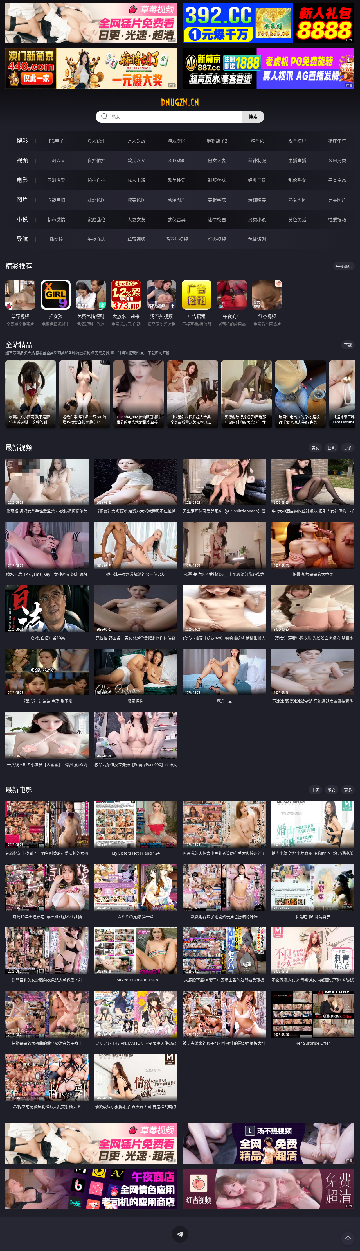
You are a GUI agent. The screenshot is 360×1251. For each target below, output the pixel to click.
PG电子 (56, 141)
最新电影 (18, 789)
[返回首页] (348, 1238)
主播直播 (297, 160)
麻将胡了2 (217, 141)
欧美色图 (136, 200)
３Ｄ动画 (177, 160)
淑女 (332, 789)
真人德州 (96, 141)
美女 (315, 447)
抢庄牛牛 (337, 141)
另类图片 (337, 200)
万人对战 (136, 141)
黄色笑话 (297, 219)
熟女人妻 (217, 160)
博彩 (22, 140)
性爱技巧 (337, 219)
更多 (348, 447)
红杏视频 (217, 239)
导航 (22, 239)
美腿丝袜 (217, 200)
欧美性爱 (177, 180)
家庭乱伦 (96, 219)
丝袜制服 (257, 160)
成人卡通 (136, 180)
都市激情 (56, 219)
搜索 (253, 117)
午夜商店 (96, 239)
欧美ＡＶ (136, 160)
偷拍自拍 (96, 180)
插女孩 (56, 239)
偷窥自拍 (56, 200)
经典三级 (257, 180)
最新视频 (18, 447)
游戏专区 (177, 141)
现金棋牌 (297, 141)
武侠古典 (177, 219)
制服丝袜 (217, 180)
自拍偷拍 (96, 160)
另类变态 (337, 180)
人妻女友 (136, 219)
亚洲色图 (96, 200)
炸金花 (257, 141)
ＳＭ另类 (337, 160)
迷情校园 (217, 219)
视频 (22, 160)
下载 (348, 344)
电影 (22, 180)
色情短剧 (257, 239)
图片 (22, 200)
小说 (22, 219)
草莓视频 (136, 239)
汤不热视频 (176, 239)
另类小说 (257, 219)
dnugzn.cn (180, 102)
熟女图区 (297, 200)
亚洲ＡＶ (56, 160)
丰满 (315, 789)
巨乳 (332, 447)
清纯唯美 (257, 200)
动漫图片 (177, 200)
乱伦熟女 (297, 180)
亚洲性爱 (56, 180)
